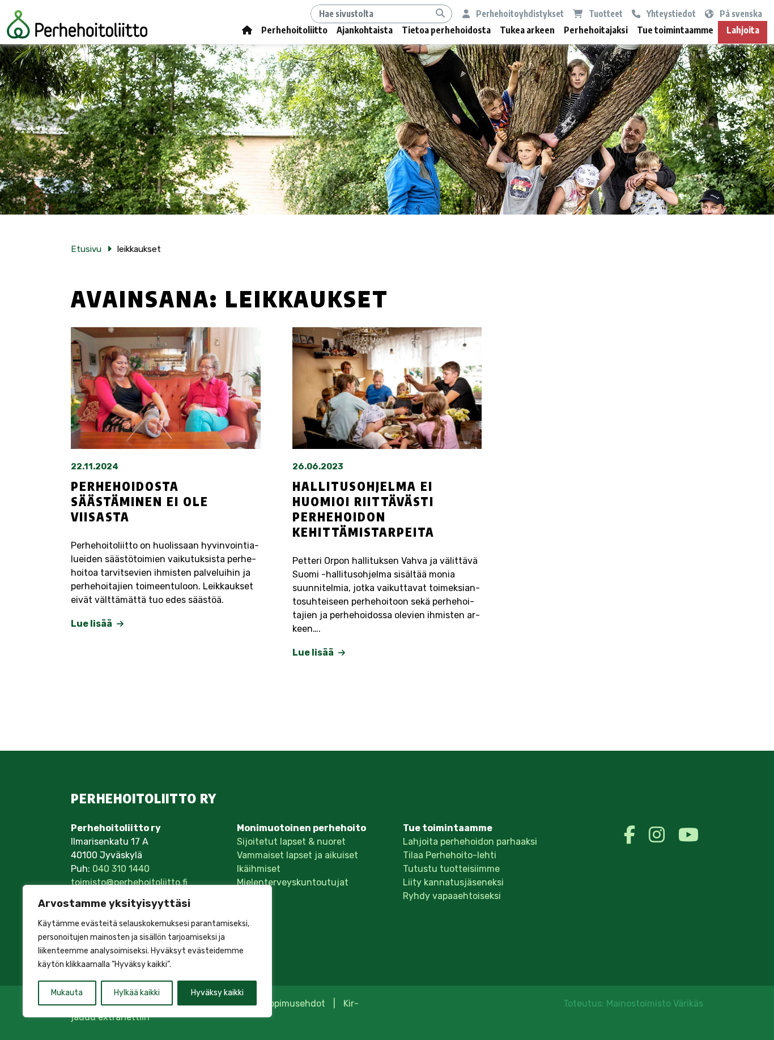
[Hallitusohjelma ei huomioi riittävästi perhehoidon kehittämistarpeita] (387, 388)
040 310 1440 (121, 868)
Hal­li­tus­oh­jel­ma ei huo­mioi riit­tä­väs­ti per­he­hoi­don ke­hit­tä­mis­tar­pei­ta (363, 509)
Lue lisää (92, 623)
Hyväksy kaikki (217, 993)
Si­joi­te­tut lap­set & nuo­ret (291, 841)
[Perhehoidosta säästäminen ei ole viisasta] (166, 388)
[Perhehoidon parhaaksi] (77, 24)
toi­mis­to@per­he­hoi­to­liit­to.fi (129, 882)
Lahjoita (742, 30)
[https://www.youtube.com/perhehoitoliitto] (688, 835)
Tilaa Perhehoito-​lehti (449, 855)
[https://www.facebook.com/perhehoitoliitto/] (632, 835)
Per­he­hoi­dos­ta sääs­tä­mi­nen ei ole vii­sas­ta (140, 501)
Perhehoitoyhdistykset (519, 13)
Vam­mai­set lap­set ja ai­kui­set (297, 855)
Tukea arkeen (527, 30)
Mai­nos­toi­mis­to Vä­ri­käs (654, 1003)
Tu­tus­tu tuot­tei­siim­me (451, 868)
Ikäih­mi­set (258, 868)
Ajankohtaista (365, 30)
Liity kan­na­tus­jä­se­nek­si (453, 882)
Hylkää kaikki (137, 993)
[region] (147, 951)
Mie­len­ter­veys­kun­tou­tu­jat (292, 882)
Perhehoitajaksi (596, 30)
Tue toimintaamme (675, 30)
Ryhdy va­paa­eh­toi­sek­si (452, 896)
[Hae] (440, 13)
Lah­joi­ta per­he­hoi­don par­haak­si (470, 841)
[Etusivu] (247, 32)
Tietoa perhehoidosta (446, 30)
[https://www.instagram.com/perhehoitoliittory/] (659, 835)
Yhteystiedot (670, 13)
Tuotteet (605, 13)
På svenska (740, 13)
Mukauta (67, 993)
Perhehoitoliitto (294, 30)
